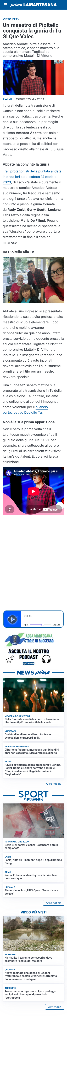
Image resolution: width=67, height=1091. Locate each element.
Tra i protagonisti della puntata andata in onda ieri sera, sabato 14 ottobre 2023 (32, 176)
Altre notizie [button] (53, 783)
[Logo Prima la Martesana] (33, 4)
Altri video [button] (54, 1007)
